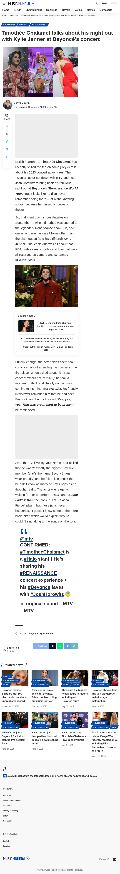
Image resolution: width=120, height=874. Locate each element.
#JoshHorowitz (47, 594)
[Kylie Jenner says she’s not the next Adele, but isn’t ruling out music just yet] (45, 678)
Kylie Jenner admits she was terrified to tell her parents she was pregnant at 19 (55, 326)
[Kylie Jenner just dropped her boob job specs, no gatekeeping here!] (45, 720)
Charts (6, 676)
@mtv (26, 538)
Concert (23, 24)
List (114, 727)
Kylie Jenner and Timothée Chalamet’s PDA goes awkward (74, 736)
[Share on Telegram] (7, 149)
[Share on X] (7, 134)
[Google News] (114, 859)
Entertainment (39, 24)
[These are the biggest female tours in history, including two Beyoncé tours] (75, 678)
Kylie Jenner (46, 633)
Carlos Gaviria (21, 102)
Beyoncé (33, 633)
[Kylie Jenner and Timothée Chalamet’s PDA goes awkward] (75, 720)
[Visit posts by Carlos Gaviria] (7, 105)
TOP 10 (76, 685)
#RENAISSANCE (38, 573)
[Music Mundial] (21, 3)
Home (4, 15)
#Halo (30, 559)
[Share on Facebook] (7, 126)
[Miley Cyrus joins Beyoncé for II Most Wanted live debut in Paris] (15, 720)
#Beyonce (39, 587)
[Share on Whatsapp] (7, 141)
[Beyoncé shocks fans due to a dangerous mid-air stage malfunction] (105, 678)
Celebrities (13, 15)
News (6, 685)
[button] (5, 3)
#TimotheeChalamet (42, 551)
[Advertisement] (46, 136)
